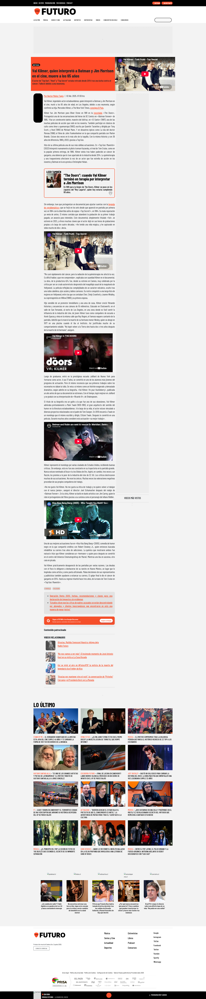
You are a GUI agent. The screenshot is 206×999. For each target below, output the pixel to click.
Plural (98, 988)
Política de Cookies (90, 973)
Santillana (98, 978)
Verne (128, 982)
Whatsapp (157, 962)
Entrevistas (88, 20)
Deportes (77, 20)
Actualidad (67, 20)
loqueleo (125, 988)
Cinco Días (107, 982)
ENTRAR (157, 3)
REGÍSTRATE (167, 3)
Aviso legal (65, 973)
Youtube (156, 953)
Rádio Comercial (145, 988)
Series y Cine (55, 20)
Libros (130, 938)
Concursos (124, 20)
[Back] (98, 995)
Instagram (157, 937)
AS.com (127, 978)
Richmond (77, 988)
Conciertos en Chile (110, 20)
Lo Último (36, 20)
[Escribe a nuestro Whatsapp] (171, 10)
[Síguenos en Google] (147, 10)
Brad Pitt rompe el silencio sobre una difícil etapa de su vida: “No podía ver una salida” (154, 906)
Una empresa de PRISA (59, 980)
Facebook (157, 945)
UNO (93, 982)
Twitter (156, 949)
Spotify (156, 957)
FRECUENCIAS (60, 3)
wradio (99, 982)
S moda (116, 988)
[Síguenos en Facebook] (158, 10)
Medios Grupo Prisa (59, 985)
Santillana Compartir (110, 978)
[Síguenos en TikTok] (154, 10)
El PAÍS (78, 978)
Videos (98, 20)
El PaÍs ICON (107, 988)
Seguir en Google (106, 621)
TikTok (155, 941)
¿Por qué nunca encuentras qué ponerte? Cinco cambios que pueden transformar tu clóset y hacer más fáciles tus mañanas (128, 908)
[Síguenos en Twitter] (161, 10)
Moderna (87, 988)
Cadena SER (120, 978)
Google (156, 933)
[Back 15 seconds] (103, 995)
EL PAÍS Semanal (121, 982)
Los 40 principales (89, 978)
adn (133, 978)
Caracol (142, 978)
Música (45, 20)
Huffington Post (81, 982)
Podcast (131, 942)
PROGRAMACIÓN (50, 3)
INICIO (35, 3)
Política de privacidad (76, 973)
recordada (98, 112)
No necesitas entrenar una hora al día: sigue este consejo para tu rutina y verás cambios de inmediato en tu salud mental (77, 908)
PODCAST (70, 3)
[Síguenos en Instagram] (151, 10)
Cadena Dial (134, 982)
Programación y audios (159, 995)
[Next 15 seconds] (114, 995)
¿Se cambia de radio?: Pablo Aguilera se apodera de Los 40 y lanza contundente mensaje (51, 906)
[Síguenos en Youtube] (165, 10)
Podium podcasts (77, 984)
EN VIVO (41, 3)
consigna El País (96, 107)
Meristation (135, 988)
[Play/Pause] (108, 995)
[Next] (119, 995)
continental (115, 982)
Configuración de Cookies (105, 973)
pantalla (48, 588)
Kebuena (142, 982)
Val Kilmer (57, 588)
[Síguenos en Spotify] (168, 10)
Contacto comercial (41, 948)
